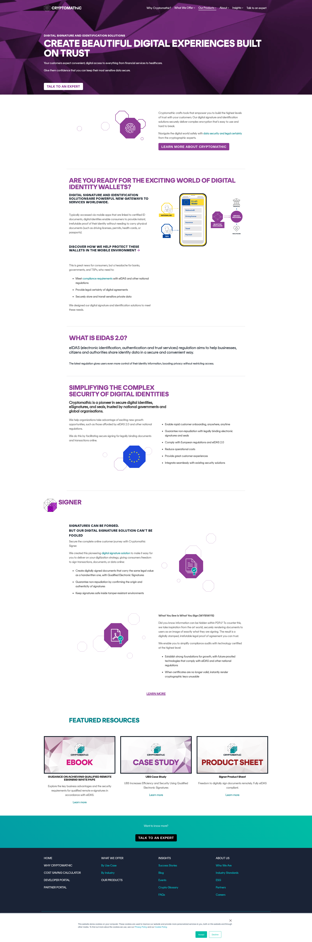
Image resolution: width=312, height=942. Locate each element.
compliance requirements (97, 278)
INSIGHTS (164, 858)
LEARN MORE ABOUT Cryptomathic (193, 147)
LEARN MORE (156, 694)
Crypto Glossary (168, 887)
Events (162, 880)
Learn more (80, 802)
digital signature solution (116, 553)
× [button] (230, 919)
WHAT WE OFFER (112, 858)
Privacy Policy (141, 926)
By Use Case (109, 865)
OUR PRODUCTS (112, 880)
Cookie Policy (161, 926)
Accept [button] (201, 934)
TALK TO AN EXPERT (156, 838)
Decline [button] (215, 934)
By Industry (108, 873)
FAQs (161, 895)
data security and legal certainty (222, 133)
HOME (48, 858)
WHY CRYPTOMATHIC (58, 865)
